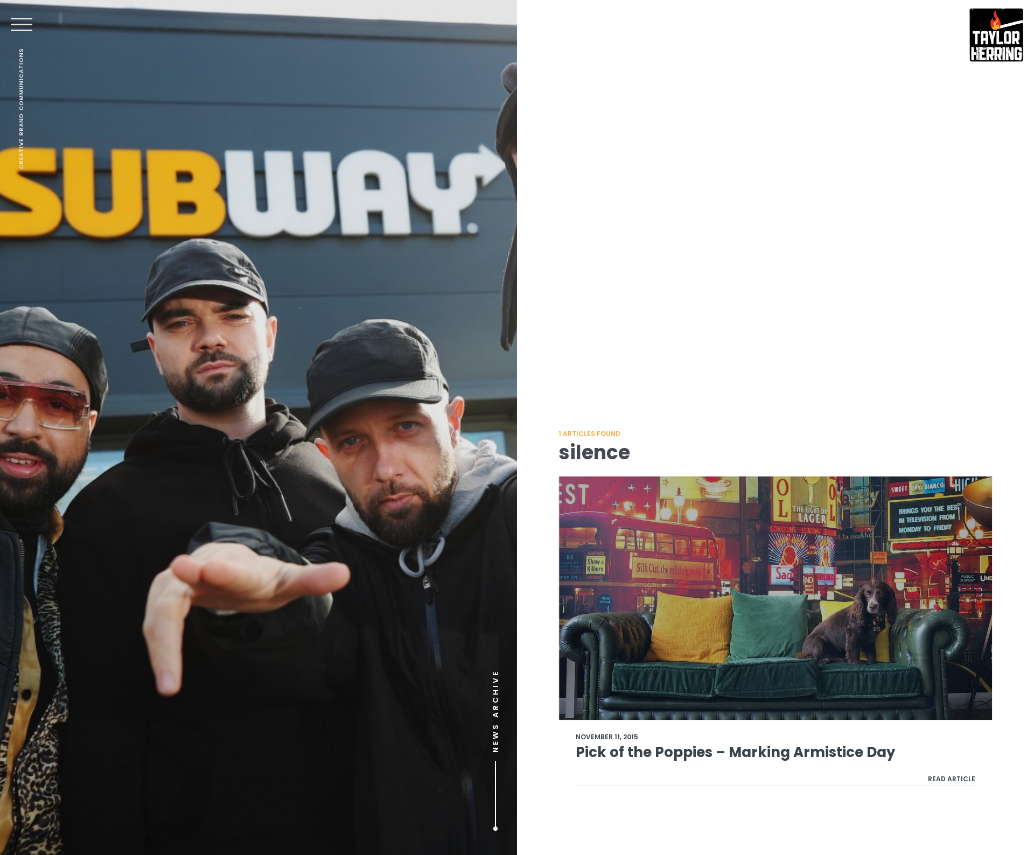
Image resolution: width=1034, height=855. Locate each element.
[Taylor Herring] (996, 35)
